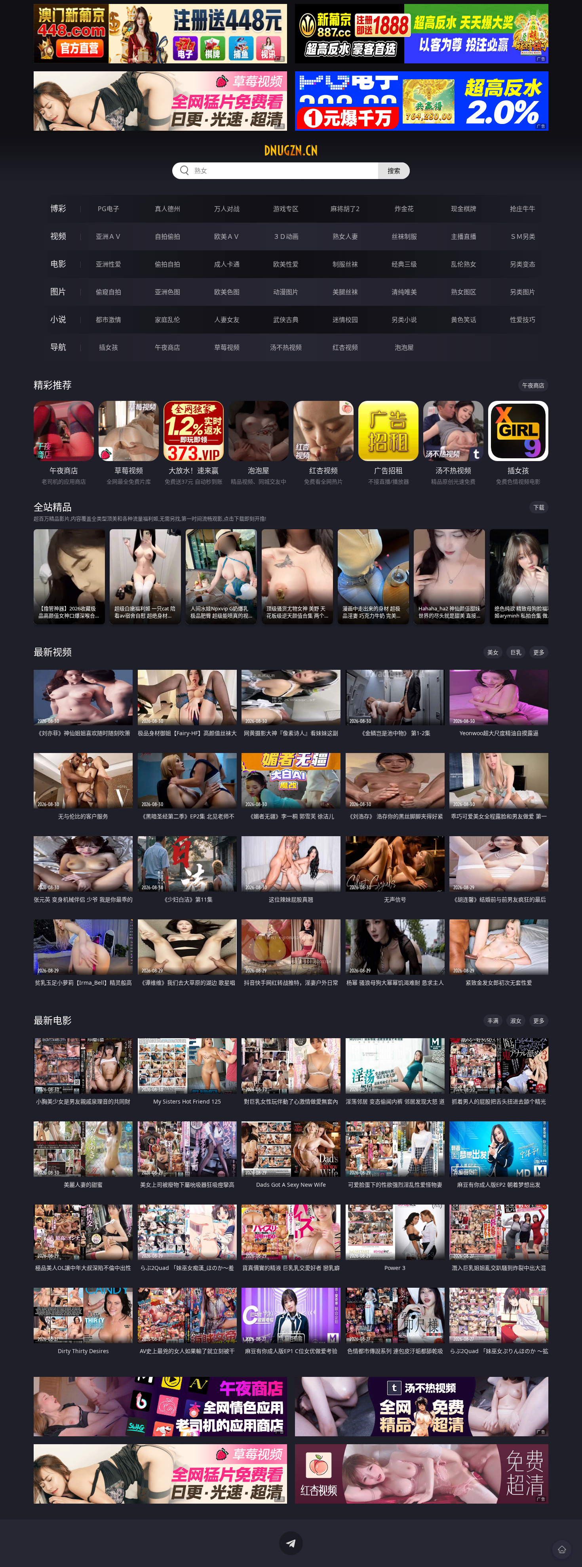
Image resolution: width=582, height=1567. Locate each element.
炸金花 (404, 208)
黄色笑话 (463, 319)
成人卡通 (227, 264)
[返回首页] (561, 1549)
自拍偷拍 (167, 236)
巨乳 (515, 652)
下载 (538, 507)
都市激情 (108, 319)
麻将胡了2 (345, 208)
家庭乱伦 (167, 319)
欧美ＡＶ (227, 236)
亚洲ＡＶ (108, 236)
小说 (58, 319)
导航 (58, 347)
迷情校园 (345, 319)
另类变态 (522, 264)
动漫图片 (286, 292)
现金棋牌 (463, 208)
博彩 (58, 208)
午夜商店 (167, 347)
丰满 (492, 1020)
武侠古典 (286, 319)
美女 (492, 652)
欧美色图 (227, 292)
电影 (58, 264)
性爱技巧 (522, 319)
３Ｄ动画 (286, 236)
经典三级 (404, 264)
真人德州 (167, 208)
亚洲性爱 (108, 264)
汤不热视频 (286, 347)
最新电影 (53, 1020)
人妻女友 (227, 319)
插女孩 (108, 347)
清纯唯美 (404, 292)
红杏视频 (345, 347)
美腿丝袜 (345, 292)
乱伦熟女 (463, 264)
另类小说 (404, 319)
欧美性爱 (286, 264)
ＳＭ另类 (522, 236)
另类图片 (522, 292)
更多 (538, 652)
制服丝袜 (345, 264)
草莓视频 (227, 347)
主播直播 (463, 236)
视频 (58, 236)
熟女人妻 (345, 236)
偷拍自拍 (167, 264)
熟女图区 (463, 292)
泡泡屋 (404, 347)
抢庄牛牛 (522, 208)
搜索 (394, 170)
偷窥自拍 (108, 292)
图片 (58, 291)
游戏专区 (286, 208)
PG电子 (108, 208)
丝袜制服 (404, 236)
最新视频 (53, 651)
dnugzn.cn (291, 150)
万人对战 (227, 208)
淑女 (515, 1020)
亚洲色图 (167, 292)
